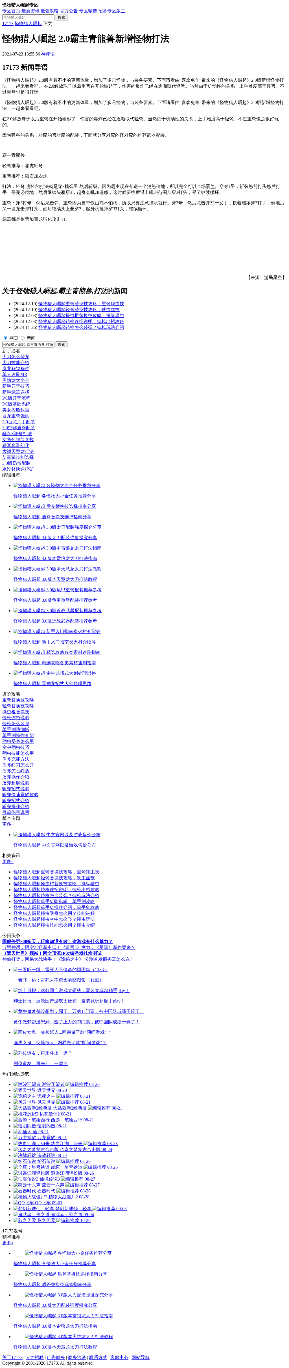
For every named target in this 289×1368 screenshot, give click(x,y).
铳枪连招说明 (15, 717)
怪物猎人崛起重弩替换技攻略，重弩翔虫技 (81, 303)
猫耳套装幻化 (15, 445)
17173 (8, 23)
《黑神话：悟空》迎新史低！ (31, 947)
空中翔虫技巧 (15, 747)
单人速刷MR (14, 374)
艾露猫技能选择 (18, 457)
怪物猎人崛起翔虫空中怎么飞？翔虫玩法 (54, 919)
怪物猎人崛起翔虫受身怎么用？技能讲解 (54, 913)
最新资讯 (30, 10)
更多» (8, 824)
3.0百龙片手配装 (18, 421)
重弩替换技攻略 (18, 700)
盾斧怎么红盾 (15, 771)
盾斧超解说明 (15, 782)
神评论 (48, 54)
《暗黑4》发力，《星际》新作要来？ (98, 947)
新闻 (31, 338)
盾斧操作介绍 (15, 776)
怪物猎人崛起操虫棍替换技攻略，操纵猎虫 (81, 315)
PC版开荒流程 (16, 398)
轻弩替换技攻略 (18, 705)
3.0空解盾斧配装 (18, 427)
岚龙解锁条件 (15, 368)
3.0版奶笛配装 (16, 463)
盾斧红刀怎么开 (18, 765)
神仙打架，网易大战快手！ (29, 959)
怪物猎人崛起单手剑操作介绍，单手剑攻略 (56, 907)
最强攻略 (50, 10)
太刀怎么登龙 (15, 356)
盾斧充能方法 (15, 759)
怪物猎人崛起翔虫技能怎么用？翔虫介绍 (54, 925)
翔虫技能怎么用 (18, 753)
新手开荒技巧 (15, 386)
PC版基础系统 (16, 404)
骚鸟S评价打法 (17, 433)
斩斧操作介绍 (15, 806)
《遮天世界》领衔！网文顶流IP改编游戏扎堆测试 (52, 953)
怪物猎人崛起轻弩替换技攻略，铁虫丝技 (79, 309)
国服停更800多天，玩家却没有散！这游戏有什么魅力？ (57, 941)
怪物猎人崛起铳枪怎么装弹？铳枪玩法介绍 (81, 327)
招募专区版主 (111, 10)
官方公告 (69, 10)
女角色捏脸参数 (18, 439)
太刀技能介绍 (15, 362)
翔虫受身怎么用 (18, 741)
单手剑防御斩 (15, 729)
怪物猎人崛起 (28, 23)
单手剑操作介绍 (18, 735)
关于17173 (12, 1357)
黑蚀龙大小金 (15, 380)
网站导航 (141, 1357)
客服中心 (119, 1357)
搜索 (61, 17)
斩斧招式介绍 (15, 800)
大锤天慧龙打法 (18, 451)
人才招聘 (35, 1357)
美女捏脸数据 (15, 410)
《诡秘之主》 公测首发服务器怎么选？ (95, 959)
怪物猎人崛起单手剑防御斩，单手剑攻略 (54, 901)
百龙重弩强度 (15, 415)
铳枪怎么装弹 (15, 723)
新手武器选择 (15, 392)
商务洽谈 (77, 1357)
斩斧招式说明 (15, 788)
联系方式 (98, 1357)
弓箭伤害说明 (15, 812)
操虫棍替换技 (15, 711)
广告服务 (56, 1357)
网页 (13, 338)
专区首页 (11, 10)
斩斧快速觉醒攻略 (20, 794)
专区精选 (88, 10)
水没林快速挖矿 (18, 469)
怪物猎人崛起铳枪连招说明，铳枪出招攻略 (81, 321)
